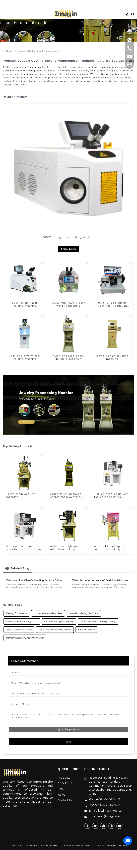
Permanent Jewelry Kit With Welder (25, 637)
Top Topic (122, 845)
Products (64, 777)
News (61, 794)
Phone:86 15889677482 (104, 799)
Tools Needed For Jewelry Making (97, 621)
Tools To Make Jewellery (19, 629)
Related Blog (20, 568)
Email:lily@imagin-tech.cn (106, 810)
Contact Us (65, 800)
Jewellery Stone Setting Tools (21, 621)
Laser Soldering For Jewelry (58, 621)
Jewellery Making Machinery (83, 613)
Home (9, 51)
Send (68, 741)
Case (61, 789)
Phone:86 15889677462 (104, 805)
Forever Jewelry (86, 629)
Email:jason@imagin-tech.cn (107, 816)
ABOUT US (65, 783)
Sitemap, (89, 845)
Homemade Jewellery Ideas (48, 613)
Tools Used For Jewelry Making (55, 629)
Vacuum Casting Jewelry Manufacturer (39, 51)
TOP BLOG (100, 845)
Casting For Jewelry (16, 613)
